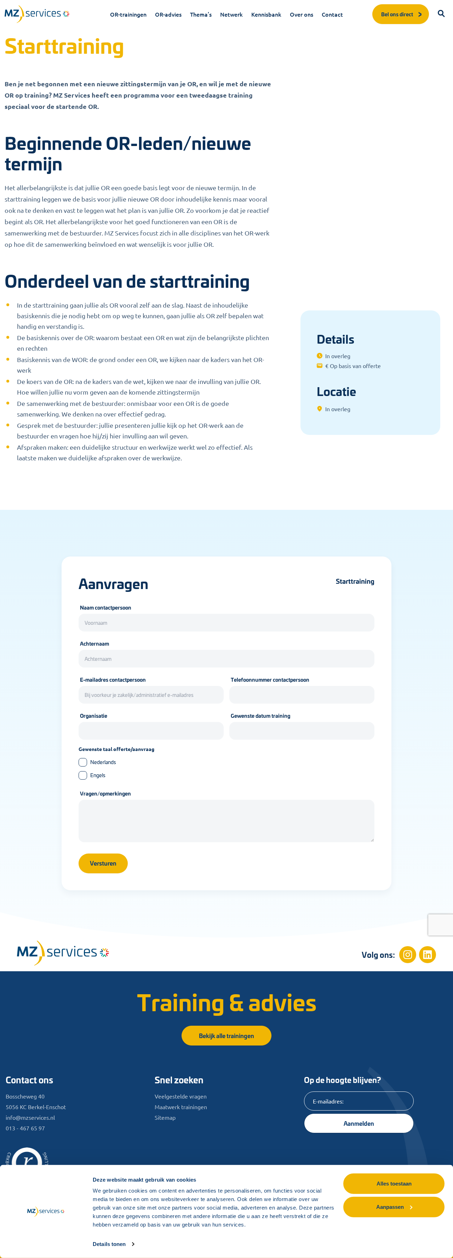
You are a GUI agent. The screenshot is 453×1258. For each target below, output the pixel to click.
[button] (442, 14)
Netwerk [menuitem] (231, 14)
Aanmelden (359, 1123)
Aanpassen (390, 1207)
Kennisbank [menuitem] (266, 14)
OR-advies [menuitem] (168, 14)
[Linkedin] (427, 954)
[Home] (63, 953)
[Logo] (37, 14)
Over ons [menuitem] (301, 14)
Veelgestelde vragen (181, 1096)
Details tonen (109, 1244)
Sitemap (165, 1117)
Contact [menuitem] (332, 14)
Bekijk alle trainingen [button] (226, 1035)
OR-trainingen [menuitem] (128, 14)
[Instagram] (407, 954)
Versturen (103, 862)
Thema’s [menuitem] (201, 14)
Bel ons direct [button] (397, 14)
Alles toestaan (394, 1184)
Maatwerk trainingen (181, 1106)
